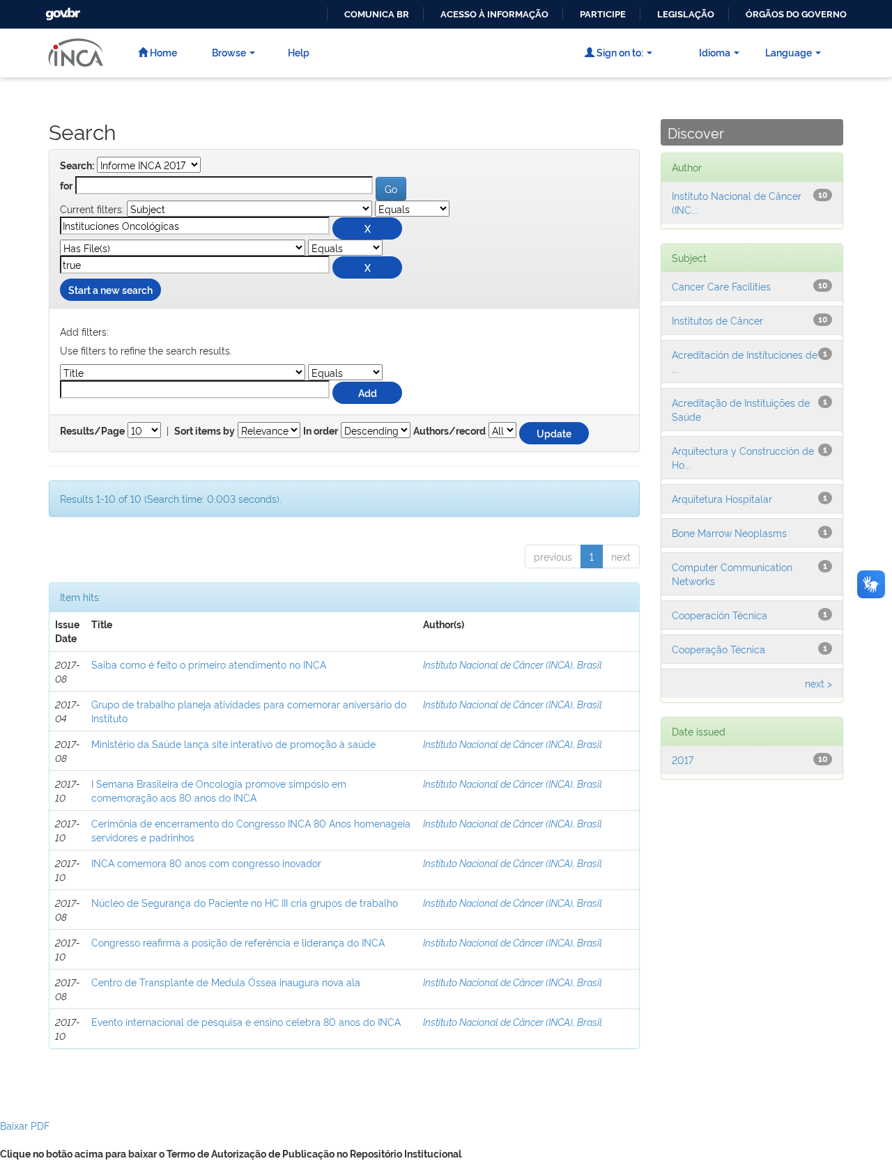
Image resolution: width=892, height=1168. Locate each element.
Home (162, 52)
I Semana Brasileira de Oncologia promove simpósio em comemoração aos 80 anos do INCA (218, 790)
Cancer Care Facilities (721, 286)
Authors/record (449, 431)
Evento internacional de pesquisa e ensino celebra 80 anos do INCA (246, 1021)
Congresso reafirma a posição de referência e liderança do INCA (238, 942)
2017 (682, 759)
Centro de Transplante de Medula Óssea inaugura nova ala (225, 981)
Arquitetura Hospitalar (722, 498)
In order (320, 431)
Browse (229, 52)
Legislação (685, 14)
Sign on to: (618, 52)
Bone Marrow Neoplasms (729, 532)
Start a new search (110, 289)
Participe (603, 14)
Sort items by (204, 431)
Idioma (714, 52)
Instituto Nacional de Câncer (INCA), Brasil (512, 664)
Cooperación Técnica (719, 614)
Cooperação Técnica (718, 648)
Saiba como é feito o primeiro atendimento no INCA (208, 664)
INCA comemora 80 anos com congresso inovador (206, 862)
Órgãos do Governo (796, 14)
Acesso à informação (494, 14)
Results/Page (92, 431)
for (66, 186)
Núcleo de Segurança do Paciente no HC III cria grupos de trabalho (244, 902)
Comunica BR (376, 14)
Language (788, 52)
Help (298, 52)
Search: (77, 165)
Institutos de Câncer (717, 320)
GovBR (61, 10)
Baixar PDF (24, 1125)
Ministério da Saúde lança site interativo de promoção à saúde (233, 743)
